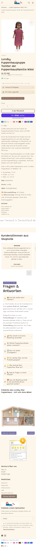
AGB (2, 490)
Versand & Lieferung (7, 493)
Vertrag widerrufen (9, 496)
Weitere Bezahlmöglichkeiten (18, 118)
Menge (3, 103)
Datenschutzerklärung (9, 529)
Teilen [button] (5, 126)
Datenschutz (4, 485)
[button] (2, 3)
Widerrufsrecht (5, 488)
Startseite (3, 7)
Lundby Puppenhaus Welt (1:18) (17, 7)
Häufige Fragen (5, 474)
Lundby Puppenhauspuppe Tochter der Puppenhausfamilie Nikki (17, 11)
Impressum (4, 483)
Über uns (3, 469)
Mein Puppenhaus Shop (12, 540)
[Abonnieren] (33, 518)
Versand (9, 74)
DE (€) (4, 546)
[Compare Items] (18, 415)
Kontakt (3, 472)
